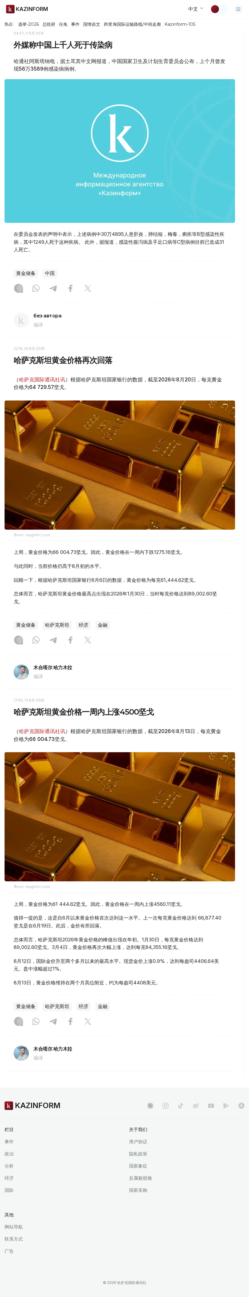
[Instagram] (18, 289)
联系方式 (14, 1239)
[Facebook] (70, 289)
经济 (83, 625)
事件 (75, 24)
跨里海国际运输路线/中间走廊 (132, 24)
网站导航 (14, 1227)
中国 (50, 273)
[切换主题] (219, 9)
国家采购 (138, 1190)
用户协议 (138, 1142)
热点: (9, 24)
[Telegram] (53, 289)
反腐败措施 (140, 1178)
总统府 (49, 24)
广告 (9, 1251)
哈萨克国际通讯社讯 (42, 380)
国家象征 (138, 1166)
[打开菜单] (238, 9)
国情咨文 (91, 24)
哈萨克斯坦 (57, 625)
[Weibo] (196, 1106)
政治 (9, 1154)
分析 (9, 1166)
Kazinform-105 (180, 24)
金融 (102, 625)
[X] (88, 289)
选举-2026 (28, 24)
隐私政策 (138, 1154)
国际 (9, 1190)
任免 (63, 24)
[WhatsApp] (36, 289)
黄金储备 (26, 273)
